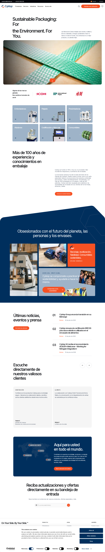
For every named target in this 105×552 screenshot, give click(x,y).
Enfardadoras (45, 526)
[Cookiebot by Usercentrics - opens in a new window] (10, 549)
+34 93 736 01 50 (19, 1)
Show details (85, 548)
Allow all (91, 530)
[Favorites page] (102, 6)
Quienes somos (95, 526)
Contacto (101, 1)
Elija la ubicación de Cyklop (63, 468)
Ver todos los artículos (21, 328)
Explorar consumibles (76, 261)
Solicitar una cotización (90, 6)
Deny (91, 541)
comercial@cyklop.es (7, 1)
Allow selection (91, 536)
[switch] (47, 548)
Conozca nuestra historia (63, 193)
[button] (18, 6)
